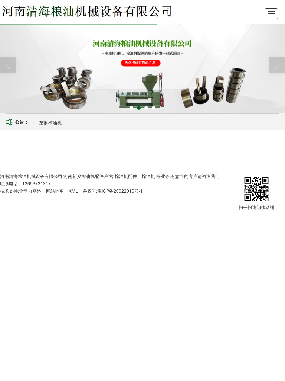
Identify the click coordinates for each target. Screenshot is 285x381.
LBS (68, 147)
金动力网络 (30, 191)
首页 (50, 147)
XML (73, 191)
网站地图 (55, 191)
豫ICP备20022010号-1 (120, 191)
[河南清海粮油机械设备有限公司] (86, 12)
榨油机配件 (126, 176)
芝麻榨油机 (50, 122)
